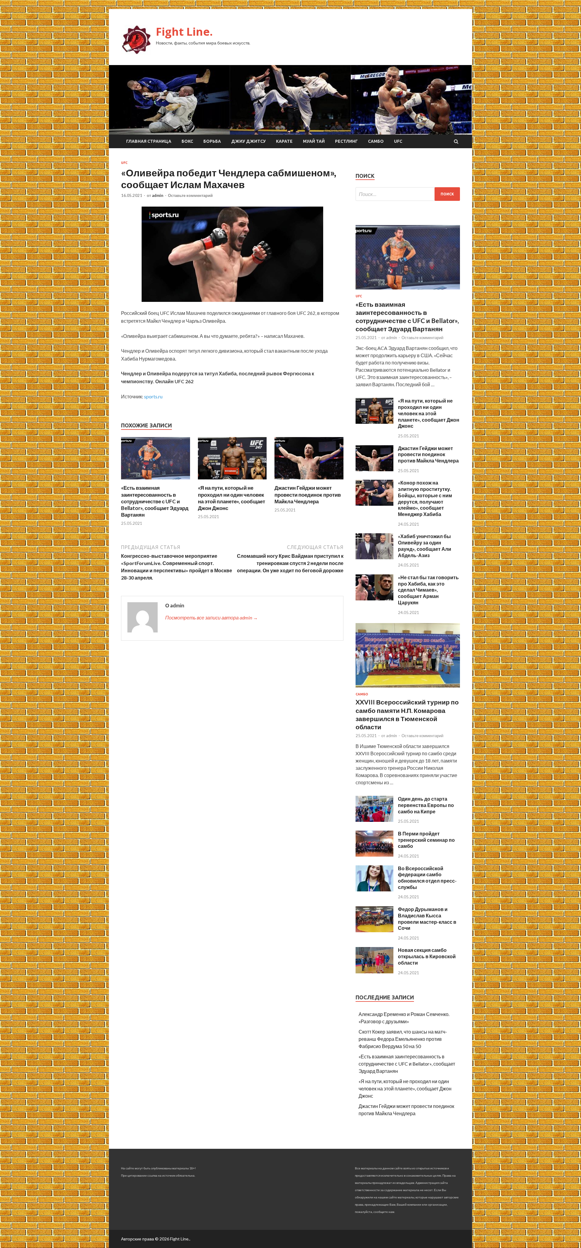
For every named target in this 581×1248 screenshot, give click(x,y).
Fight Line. (184, 31)
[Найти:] (408, 194)
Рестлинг (346, 141)
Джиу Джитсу (248, 141)
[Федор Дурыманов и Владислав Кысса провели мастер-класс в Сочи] (374, 930)
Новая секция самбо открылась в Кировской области (427, 956)
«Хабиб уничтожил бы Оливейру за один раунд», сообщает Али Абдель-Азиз (424, 545)
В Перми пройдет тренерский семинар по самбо (426, 840)
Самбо (376, 141)
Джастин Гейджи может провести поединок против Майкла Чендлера (307, 494)
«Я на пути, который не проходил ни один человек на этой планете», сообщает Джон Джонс (231, 498)
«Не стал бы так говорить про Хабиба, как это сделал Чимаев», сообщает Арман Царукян (428, 589)
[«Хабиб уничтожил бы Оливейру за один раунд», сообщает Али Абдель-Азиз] (374, 557)
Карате (284, 141)
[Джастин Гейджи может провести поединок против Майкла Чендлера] (308, 481)
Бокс (187, 141)
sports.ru (153, 396)
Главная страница (148, 141)
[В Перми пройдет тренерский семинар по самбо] (374, 855)
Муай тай (314, 141)
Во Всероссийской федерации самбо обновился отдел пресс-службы (427, 877)
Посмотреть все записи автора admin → (211, 617)
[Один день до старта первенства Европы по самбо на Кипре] (374, 820)
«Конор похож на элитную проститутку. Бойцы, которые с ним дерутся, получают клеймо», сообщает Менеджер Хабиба (425, 498)
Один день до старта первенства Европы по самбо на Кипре (426, 805)
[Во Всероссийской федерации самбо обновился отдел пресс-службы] (374, 889)
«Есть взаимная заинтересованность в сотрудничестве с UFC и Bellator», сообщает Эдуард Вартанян (155, 501)
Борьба (212, 141)
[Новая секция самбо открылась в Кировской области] (374, 971)
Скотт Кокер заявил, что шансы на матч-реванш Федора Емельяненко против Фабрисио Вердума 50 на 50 (403, 1039)
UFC (398, 141)
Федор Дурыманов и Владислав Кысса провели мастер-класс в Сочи (427, 918)
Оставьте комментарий (190, 195)
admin (157, 195)
